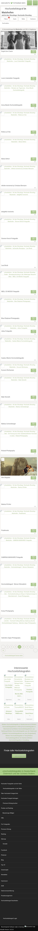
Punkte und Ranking (7, 808)
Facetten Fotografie (29, 690)
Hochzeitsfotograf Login (10, 918)
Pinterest (3, 855)
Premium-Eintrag (6, 829)
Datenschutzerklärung (7, 890)
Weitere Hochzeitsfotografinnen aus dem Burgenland (19, 733)
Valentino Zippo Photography (10, 638)
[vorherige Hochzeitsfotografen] (3, 647)
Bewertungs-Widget (8, 813)
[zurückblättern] (5, 40)
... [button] (31, 647)
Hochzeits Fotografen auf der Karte (11, 783)
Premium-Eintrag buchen (10, 803)
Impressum (4, 881)
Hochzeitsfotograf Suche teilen (14, 655)
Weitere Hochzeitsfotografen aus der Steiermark (22, 731)
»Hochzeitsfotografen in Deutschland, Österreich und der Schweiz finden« (19, 772)
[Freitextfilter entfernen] (30, 3)
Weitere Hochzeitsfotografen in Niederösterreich (16, 724)
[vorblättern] (32, 40)
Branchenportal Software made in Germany (12, 927)
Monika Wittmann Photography (19, 695)
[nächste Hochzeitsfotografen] (35, 650)
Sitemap (3, 839)
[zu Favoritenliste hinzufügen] (2, 33)
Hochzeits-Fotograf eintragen (9, 798)
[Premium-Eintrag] (34, 670)
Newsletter (4, 874)
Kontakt (5, 843)
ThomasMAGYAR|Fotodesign (19, 712)
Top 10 (3, 865)
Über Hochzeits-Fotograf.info (9, 793)
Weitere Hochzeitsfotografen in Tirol (16, 735)
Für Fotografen (5, 824)
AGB (2, 886)
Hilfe (2, 818)
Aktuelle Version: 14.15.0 (7, 929)
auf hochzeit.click (19, 756)
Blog (2, 860)
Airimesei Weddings (9, 712)
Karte (14, 19)
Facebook (4, 850)
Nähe (23, 19)
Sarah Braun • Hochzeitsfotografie (29, 715)
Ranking (3, 834)
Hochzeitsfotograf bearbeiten (9, 900)
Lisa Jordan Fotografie (8, 686)
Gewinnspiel (4, 869)
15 (3, 650)
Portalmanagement (6, 895)
